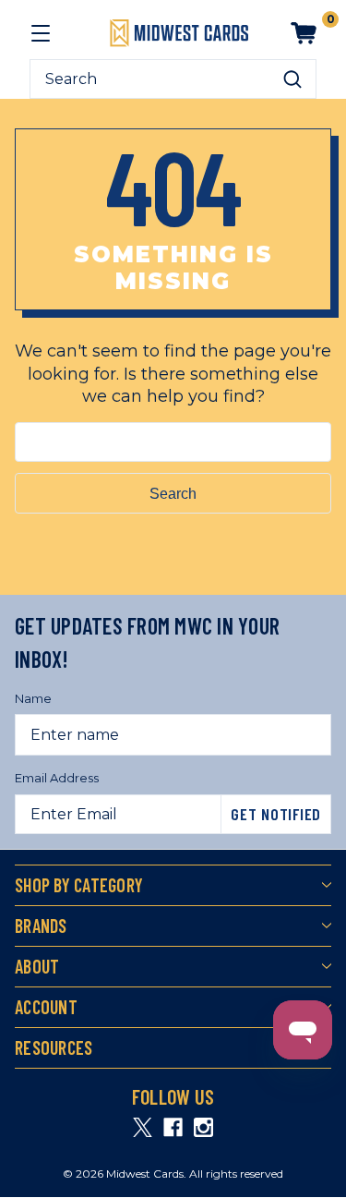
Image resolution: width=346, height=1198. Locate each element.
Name (33, 698)
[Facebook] (173, 1127)
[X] (142, 1127)
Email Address (57, 777)
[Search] (292, 79)
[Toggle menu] (40, 33)
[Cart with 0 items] (303, 33)
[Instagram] (203, 1127)
